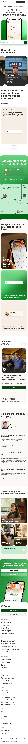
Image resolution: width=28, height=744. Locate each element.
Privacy (10, 736)
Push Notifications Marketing (10, 649)
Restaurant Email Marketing (8, 697)
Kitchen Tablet (5, 681)
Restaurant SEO (6, 625)
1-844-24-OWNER (6, 730)
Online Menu (5, 628)
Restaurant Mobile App (7, 699)
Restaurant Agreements (6, 738)
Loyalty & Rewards (7, 652)
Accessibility (22, 738)
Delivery (3, 665)
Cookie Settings (4, 736)
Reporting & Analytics (7, 678)
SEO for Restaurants (6, 695)
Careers (3, 714)
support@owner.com (6, 733)
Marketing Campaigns (8, 644)
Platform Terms (15, 738)
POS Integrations (6, 683)
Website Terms (16, 736)
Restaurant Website (7, 622)
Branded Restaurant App (8, 641)
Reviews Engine (6, 631)
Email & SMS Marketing (8, 646)
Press (2, 721)
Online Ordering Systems (7, 702)
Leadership (4, 716)
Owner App (4, 675)
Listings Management (8, 633)
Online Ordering (6, 659)
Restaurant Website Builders (8, 704)
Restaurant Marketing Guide (8, 692)
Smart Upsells (5, 662)
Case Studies (4, 690)
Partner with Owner (6, 723)
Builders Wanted (5, 718)
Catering (4, 668)
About (2, 711)
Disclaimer (23, 736)
